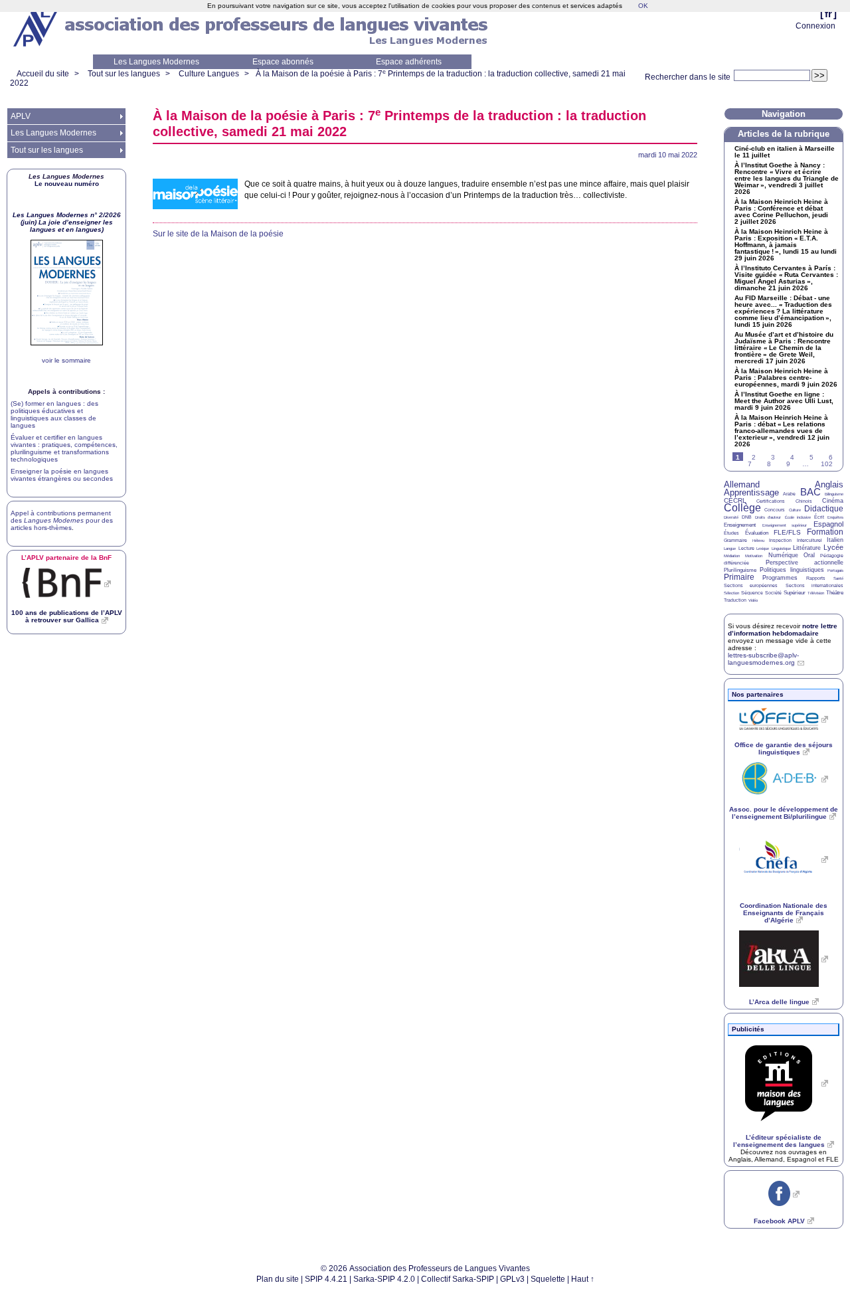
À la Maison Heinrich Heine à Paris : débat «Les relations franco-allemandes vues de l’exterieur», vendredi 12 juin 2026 (781, 431)
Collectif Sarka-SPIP (457, 1279)
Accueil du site (43, 73)
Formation (825, 532)
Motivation (753, 556)
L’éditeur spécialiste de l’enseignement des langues (779, 1141)
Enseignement (740, 525)
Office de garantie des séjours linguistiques (783, 748)
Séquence (752, 592)
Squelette (548, 1279)
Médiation (732, 556)
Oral (809, 555)
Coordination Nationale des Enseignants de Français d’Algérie (783, 913)
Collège (742, 507)
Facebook (779, 1221)
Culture (795, 510)
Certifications (770, 501)
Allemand (742, 484)
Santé (838, 578)
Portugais (835, 570)
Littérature (807, 548)
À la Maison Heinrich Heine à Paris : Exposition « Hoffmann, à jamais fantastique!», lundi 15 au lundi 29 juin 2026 (785, 245)
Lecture (746, 548)
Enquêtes (835, 517)
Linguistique (781, 549)
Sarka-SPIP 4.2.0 (384, 1279)
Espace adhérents (409, 61)
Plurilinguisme (740, 570)
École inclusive (798, 517)
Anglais (829, 484)
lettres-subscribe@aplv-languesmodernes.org (763, 659)
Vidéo (753, 600)
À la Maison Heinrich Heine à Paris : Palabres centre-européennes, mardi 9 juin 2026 (785, 378)
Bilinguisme (834, 494)
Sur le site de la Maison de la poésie (218, 233)
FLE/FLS (787, 532)
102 (827, 464)
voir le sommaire (66, 360)
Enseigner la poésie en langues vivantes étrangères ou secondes (62, 475)
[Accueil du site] (36, 27)
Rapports (815, 578)
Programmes (780, 577)
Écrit (819, 517)
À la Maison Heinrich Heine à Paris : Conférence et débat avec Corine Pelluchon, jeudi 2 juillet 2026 (781, 212)
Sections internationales (814, 585)
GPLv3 (512, 1279)
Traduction (735, 600)
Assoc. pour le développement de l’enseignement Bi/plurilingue (783, 813)
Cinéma (832, 500)
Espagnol (828, 524)
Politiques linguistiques (791, 569)
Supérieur (795, 593)
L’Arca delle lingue (779, 1001)
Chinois (804, 501)
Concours (774, 509)
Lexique (762, 549)
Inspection (780, 540)
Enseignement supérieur (785, 525)
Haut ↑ (582, 1279)
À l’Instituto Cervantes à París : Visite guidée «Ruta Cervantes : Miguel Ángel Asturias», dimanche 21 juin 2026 (786, 278)
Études (731, 533)
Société (773, 592)
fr (828, 13)
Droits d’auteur (768, 517)
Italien (835, 540)
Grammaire (735, 540)
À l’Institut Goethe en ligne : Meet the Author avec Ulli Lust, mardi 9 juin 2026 (783, 401)
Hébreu (758, 541)
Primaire (739, 577)
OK (643, 5)
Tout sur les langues (124, 73)
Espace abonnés (282, 61)
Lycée (833, 547)
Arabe (789, 493)
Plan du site (277, 1279)
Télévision (816, 593)
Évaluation (756, 533)
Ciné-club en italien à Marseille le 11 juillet (784, 152)
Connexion (815, 26)
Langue (730, 549)
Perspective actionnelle (805, 562)
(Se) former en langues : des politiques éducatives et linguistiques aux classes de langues (54, 414)
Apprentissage (751, 492)
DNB (747, 517)
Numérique (783, 555)
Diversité (731, 517)
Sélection (731, 593)
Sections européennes (751, 585)
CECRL (735, 500)
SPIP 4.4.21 (326, 1279)
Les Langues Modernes (156, 61)
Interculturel (809, 540)
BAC (810, 491)
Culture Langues (209, 73)
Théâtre (834, 593)
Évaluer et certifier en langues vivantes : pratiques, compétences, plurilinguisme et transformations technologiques (64, 448)
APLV (21, 116)
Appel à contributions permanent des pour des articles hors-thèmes (62, 520)
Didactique (823, 508)
